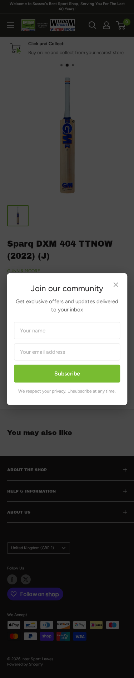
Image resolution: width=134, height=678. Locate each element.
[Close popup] (116, 285)
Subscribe (67, 373)
